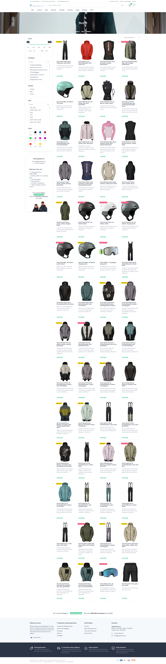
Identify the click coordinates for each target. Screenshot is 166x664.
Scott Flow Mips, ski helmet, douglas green (86, 263)
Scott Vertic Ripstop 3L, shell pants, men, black (64, 62)
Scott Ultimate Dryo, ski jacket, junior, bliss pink (85, 142)
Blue (40, 134)
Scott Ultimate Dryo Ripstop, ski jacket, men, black (129, 384)
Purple (45, 140)
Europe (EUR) (36, 637)
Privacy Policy (88, 633)
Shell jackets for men (36, 79)
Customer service (114, 1)
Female (32, 89)
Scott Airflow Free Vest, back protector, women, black (129, 143)
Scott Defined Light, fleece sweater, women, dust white (108, 182)
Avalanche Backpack (36, 65)
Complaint (60, 635)
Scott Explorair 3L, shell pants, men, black (64, 544)
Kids (46, 10)
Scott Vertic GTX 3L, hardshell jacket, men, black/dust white (85, 344)
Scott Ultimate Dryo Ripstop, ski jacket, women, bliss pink (108, 465)
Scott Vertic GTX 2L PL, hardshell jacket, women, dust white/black (64, 384)
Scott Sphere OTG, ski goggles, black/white (106, 584)
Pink (40, 140)
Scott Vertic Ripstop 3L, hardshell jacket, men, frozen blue (85, 304)
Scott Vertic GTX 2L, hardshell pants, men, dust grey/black (130, 424)
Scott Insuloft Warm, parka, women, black (128, 182)
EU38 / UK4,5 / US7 (35, 110)
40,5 (31, 112)
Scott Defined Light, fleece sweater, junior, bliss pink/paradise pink (108, 143)
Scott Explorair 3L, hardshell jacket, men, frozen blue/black (63, 143)
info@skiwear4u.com (120, 636)
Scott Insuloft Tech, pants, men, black (130, 584)
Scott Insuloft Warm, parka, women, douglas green (64, 224)
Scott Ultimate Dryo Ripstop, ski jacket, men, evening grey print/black (64, 465)
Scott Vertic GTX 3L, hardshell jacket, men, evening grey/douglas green (128, 104)
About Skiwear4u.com (90, 628)
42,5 (31, 117)
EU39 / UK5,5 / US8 (35, 120)
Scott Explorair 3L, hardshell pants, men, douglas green (85, 505)
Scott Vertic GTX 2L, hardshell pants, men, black (108, 423)
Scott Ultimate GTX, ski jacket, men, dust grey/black (85, 103)
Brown (45, 134)
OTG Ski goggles (34, 72)
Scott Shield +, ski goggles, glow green (108, 263)
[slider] (28, 44)
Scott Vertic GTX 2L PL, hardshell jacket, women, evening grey (85, 384)
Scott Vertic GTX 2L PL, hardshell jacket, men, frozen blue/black (129, 344)
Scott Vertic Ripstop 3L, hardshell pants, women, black (129, 264)
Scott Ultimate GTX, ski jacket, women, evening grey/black (64, 344)
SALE (91, 10)
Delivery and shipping (125, 1)
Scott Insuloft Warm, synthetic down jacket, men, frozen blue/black (85, 585)
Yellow (40, 146)
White (35, 146)
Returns (134, 1)
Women (39, 10)
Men (32, 10)
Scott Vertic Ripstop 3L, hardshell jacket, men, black (65, 303)
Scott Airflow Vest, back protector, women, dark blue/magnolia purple (85, 183)
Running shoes (34, 77)
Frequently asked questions (65, 626)
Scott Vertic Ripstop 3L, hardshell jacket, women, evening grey (129, 304)
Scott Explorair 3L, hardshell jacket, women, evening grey (107, 384)
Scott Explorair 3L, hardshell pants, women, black (129, 505)
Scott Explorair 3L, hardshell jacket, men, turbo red (85, 63)
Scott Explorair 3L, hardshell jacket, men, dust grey (130, 465)
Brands (84, 10)
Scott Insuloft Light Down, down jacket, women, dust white (130, 545)
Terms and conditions (90, 631)
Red (31, 146)
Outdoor (70, 10)
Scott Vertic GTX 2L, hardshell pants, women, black (85, 465)
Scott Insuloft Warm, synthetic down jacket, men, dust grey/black (63, 585)
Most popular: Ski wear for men (38, 70)
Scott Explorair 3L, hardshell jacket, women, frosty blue (64, 505)
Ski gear (61, 10)
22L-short (33, 108)
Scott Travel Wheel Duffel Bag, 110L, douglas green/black (129, 63)
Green (30, 140)
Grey (35, 140)
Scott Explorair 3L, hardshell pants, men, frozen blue (106, 505)
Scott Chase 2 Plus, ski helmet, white (107, 223)
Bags (77, 10)
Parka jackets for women (37, 75)
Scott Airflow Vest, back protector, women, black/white (107, 63)
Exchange (60, 631)
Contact (86, 626)
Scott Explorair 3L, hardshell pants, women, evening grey (107, 545)
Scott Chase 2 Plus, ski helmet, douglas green (129, 223)
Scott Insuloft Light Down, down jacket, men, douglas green (86, 545)
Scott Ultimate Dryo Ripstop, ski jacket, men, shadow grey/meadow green (64, 425)
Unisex (32, 94)
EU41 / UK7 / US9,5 (35, 122)
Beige (30, 134)
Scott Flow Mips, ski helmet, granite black (65, 263)
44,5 (31, 115)
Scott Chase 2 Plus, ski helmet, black (85, 223)
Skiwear (53, 10)
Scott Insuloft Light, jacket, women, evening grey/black (64, 183)
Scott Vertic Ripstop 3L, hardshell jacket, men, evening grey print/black (107, 304)
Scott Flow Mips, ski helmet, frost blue (65, 102)
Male (31, 91)
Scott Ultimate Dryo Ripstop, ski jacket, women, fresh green (86, 424)
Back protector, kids (35, 67)
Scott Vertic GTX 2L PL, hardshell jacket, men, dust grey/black (108, 344)
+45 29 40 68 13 (118, 633)
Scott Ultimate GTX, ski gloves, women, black (107, 102)
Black (35, 134)
